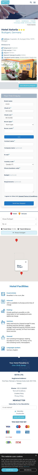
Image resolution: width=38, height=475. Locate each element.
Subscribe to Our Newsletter (19, 404)
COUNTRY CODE (9, 161)
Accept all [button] (9, 470)
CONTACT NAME (9, 141)
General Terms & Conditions (27, 196)
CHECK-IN (7, 108)
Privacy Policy (19, 396)
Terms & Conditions (19, 391)
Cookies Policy (19, 393)
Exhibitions (25, 21)
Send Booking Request (28, 85)
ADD (19, 137)
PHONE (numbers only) (12, 168)
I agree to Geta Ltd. (21, 196)
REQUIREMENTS (12, 181)
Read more (27, 466)
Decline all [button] (28, 470)
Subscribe (20, 411)
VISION (33, 21)
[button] (21, 273)
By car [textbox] (4, 224)
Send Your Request (19, 203)
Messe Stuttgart (20, 232)
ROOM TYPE (8, 121)
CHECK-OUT (8, 115)
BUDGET (10, 175)
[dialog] (19, 464)
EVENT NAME (8, 101)
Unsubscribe (20, 413)
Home (18, 21)
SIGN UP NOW (19, 417)
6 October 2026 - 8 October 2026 (25, 23)
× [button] (36, 455)
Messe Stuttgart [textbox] (7, 219)
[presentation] (5, 68)
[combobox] (19, 219)
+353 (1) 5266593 (22, 388)
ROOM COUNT (9, 128)
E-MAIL (7, 155)
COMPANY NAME (13, 148)
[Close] (26, 262)
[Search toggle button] (31, 2)
